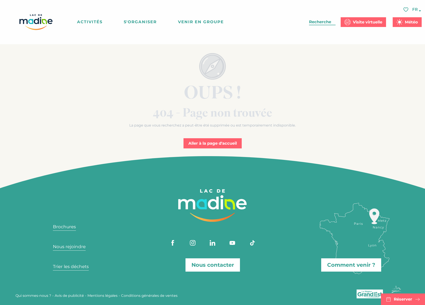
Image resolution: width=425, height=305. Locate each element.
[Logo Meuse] (396, 292)
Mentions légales (102, 295)
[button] (415, 10)
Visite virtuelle (367, 22)
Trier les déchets (71, 266)
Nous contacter (212, 265)
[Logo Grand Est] (369, 294)
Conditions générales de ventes (149, 295)
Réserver (403, 299)
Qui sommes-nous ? (33, 295)
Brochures (64, 226)
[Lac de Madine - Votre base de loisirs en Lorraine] (36, 22)
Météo (411, 22)
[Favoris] (406, 9)
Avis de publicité (69, 295)
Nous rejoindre (69, 246)
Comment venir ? (351, 265)
